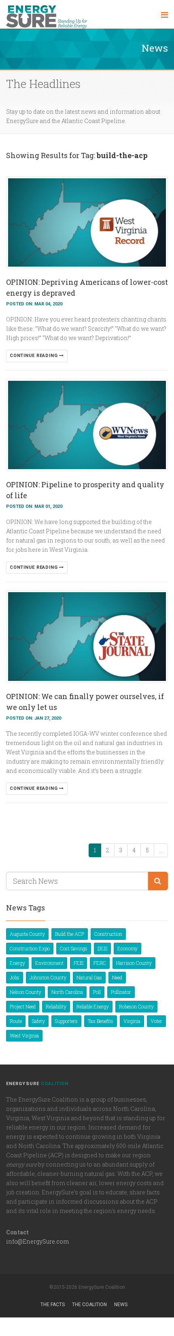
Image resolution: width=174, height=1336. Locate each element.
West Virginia (24, 1035)
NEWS (120, 1304)
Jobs (14, 977)
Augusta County (27, 934)
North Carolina (67, 992)
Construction (108, 934)
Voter (156, 1021)
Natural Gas (89, 977)
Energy (17, 963)
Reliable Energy (92, 1006)
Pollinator (121, 992)
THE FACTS (52, 1304)
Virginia (131, 1021)
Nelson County (25, 992)
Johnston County (48, 977)
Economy (127, 948)
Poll (97, 992)
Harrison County (134, 963)
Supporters (66, 1021)
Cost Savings (73, 948)
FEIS (78, 963)
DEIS (102, 948)
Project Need (23, 1006)
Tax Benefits (100, 1021)
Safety (38, 1021)
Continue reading (34, 355)
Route (16, 1021)
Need (117, 977)
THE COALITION (89, 1304)
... (161, 850)
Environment (49, 963)
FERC (99, 963)
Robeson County (136, 1006)
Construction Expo (30, 948)
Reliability (56, 1006)
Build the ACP (69, 934)
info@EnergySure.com (37, 1241)
